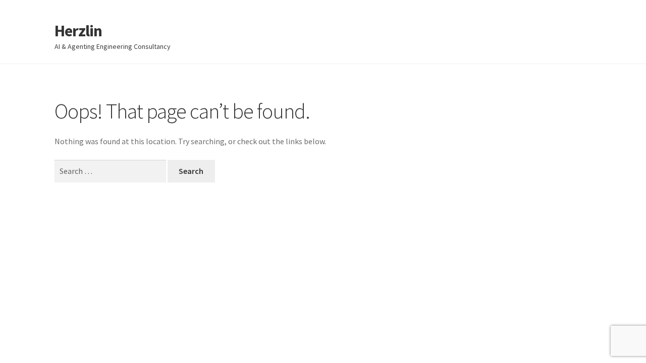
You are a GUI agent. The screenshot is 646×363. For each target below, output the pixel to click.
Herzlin (78, 31)
